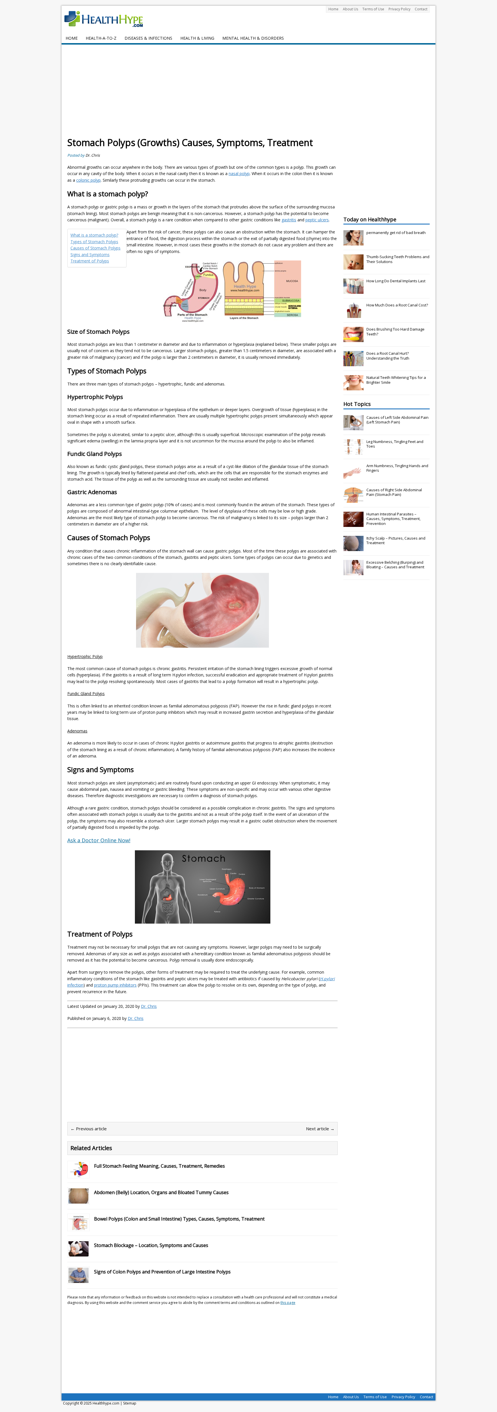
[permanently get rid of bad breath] (353, 242)
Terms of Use (373, 9)
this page (287, 1302)
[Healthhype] (108, 19)
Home (333, 9)
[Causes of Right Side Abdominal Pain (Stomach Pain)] (353, 499)
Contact (421, 9)
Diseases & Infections (148, 38)
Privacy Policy (399, 9)
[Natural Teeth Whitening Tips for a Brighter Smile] (353, 387)
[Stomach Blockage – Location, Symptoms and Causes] (78, 1253)
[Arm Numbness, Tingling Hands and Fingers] (353, 475)
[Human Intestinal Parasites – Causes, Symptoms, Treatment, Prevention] (353, 523)
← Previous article (88, 1128)
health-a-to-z (101, 38)
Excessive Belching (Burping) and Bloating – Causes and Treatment (395, 565)
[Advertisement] (248, 93)
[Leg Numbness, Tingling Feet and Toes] (353, 451)
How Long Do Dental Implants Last (395, 280)
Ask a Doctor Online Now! (98, 840)
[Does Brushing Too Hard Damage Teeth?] (353, 339)
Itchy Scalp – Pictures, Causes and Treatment (395, 541)
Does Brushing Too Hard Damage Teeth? (395, 332)
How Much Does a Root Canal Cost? (397, 305)
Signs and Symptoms (90, 254)
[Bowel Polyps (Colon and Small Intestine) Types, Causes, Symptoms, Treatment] (78, 1226)
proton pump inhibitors (115, 985)
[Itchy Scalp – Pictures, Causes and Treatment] (353, 547)
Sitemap (129, 1403)
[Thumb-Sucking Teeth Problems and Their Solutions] (353, 266)
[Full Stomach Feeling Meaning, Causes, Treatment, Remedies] (78, 1173)
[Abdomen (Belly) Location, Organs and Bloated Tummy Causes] (78, 1200)
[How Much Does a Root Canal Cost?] (353, 314)
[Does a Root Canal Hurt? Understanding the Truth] (353, 363)
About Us (350, 9)
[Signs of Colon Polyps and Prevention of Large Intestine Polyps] (78, 1279)
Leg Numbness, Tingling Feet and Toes (394, 444)
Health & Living (197, 38)
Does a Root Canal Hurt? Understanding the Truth (387, 356)
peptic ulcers (317, 219)
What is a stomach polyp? (94, 235)
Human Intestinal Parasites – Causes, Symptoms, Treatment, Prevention (393, 518)
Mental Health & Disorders (253, 38)
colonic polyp (88, 180)
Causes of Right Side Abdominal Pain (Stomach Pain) (394, 492)
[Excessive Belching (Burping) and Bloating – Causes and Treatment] (353, 572)
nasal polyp (239, 173)
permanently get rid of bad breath (396, 232)
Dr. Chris (92, 155)
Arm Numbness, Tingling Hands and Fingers (397, 468)
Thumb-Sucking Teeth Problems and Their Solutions (397, 259)
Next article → (320, 1128)
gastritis (289, 219)
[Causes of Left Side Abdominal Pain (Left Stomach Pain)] (353, 427)
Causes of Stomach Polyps (95, 248)
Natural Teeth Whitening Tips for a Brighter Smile (396, 380)
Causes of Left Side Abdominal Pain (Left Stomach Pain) (397, 420)
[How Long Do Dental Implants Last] (353, 290)
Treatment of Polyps (89, 261)
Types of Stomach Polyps (94, 241)
